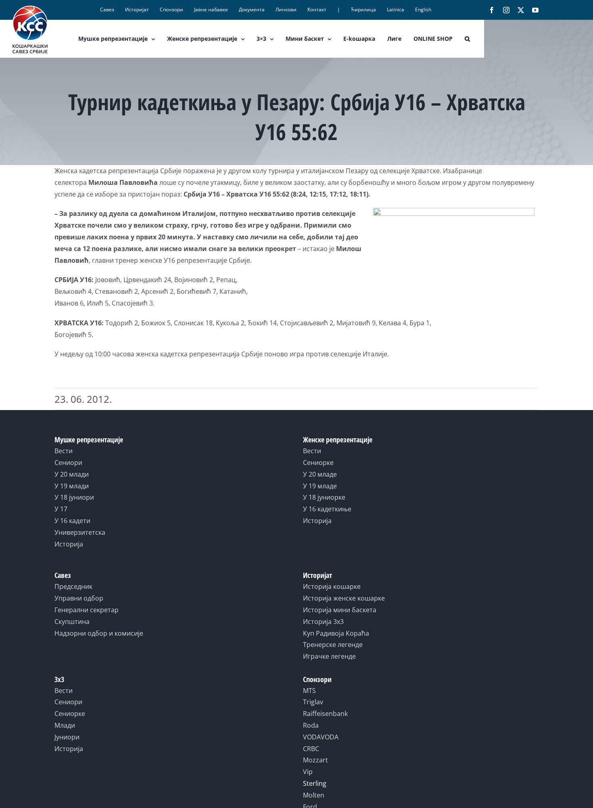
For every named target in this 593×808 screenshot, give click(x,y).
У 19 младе (320, 485)
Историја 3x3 (323, 621)
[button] (467, 39)
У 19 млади (71, 485)
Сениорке (318, 462)
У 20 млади (71, 474)
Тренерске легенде (333, 644)
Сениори (68, 462)
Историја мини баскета (339, 609)
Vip (308, 771)
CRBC (311, 748)
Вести (63, 450)
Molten (313, 795)
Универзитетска (79, 532)
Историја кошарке (332, 586)
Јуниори (66, 737)
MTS (309, 690)
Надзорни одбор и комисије (98, 633)
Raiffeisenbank (325, 713)
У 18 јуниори (74, 497)
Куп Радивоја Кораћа (336, 633)
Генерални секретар (86, 609)
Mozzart (315, 760)
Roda (311, 725)
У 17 (60, 508)
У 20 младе (320, 474)
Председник (73, 586)
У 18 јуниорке (324, 497)
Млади (64, 725)
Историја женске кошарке (344, 598)
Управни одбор (78, 598)
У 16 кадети (72, 520)
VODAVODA (320, 737)
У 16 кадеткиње (327, 508)
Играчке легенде (329, 656)
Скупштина (72, 621)
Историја (68, 544)
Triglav (313, 701)
